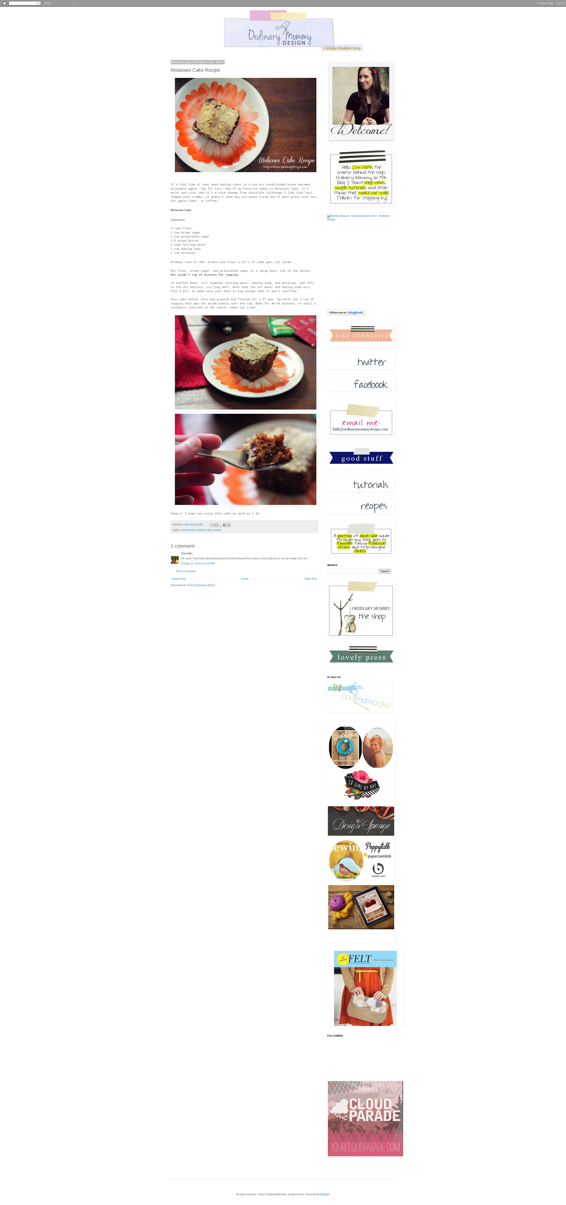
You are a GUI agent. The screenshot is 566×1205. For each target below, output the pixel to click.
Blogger (325, 1194)
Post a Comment (186, 571)
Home (245, 578)
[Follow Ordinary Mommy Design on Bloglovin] (346, 314)
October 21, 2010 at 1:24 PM (198, 563)
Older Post (310, 578)
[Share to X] (220, 525)
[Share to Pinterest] (229, 525)
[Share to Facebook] (224, 525)
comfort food (187, 530)
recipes (217, 530)
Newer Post (179, 578)
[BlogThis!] (216, 525)
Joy (183, 553)
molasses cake (204, 530)
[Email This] (212, 525)
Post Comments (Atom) (201, 585)
